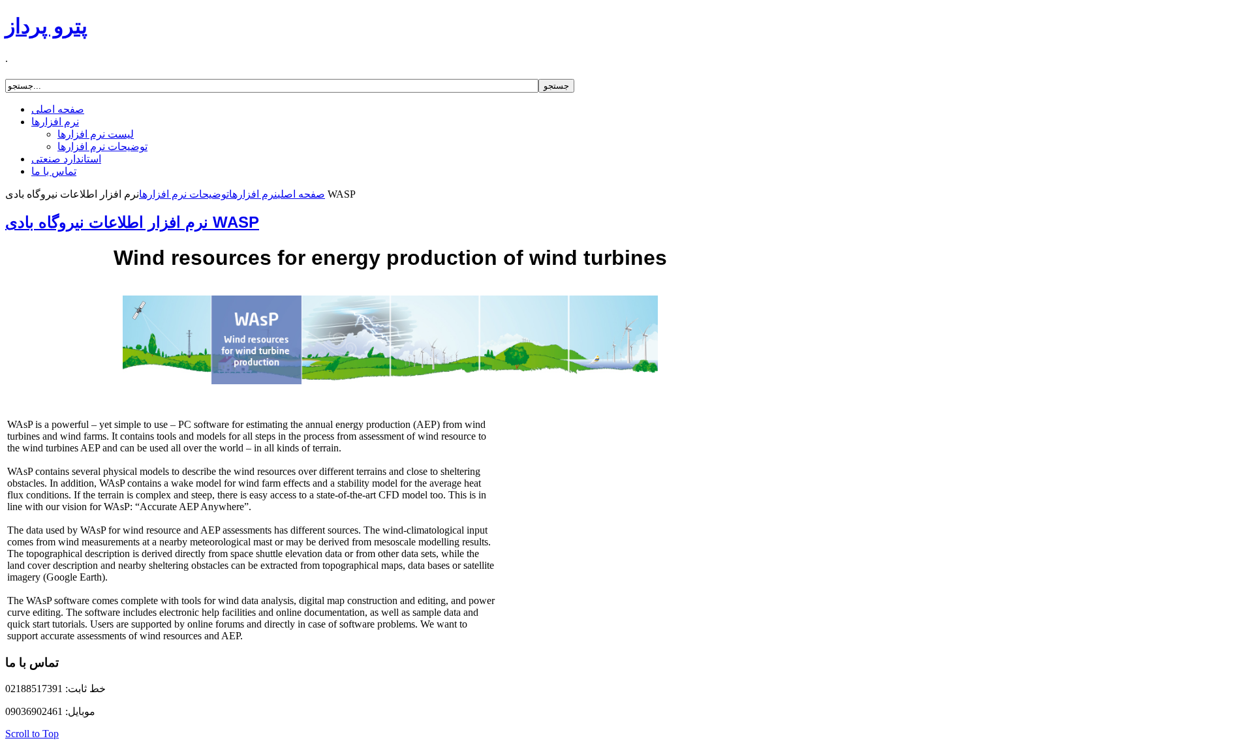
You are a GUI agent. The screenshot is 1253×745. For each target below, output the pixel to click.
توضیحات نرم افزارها (184, 194)
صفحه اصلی (301, 194)
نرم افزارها (253, 194)
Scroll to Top (32, 733)
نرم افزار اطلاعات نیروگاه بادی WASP (132, 222)
